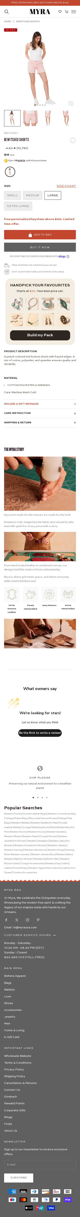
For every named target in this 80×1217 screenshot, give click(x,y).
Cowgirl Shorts (48, 836)
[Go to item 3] (48, 118)
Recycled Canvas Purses (43, 818)
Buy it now (40, 247)
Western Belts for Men (46, 859)
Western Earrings (13, 850)
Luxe (7, 996)
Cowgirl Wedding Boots (36, 827)
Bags (7, 983)
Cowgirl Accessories (32, 863)
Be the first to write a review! (40, 733)
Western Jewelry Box (43, 854)
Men (7, 1023)
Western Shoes (36, 832)
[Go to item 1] (12, 118)
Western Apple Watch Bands (44, 868)
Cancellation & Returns (20, 1083)
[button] (66, 186)
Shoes (8, 1003)
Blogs (8, 1117)
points (21, 161)
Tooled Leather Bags (34, 814)
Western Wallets (20, 823)
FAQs (8, 1124)
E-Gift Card (11, 1037)
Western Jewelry (57, 845)
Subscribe (18, 1178)
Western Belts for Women (18, 859)
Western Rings (56, 850)
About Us (10, 1130)
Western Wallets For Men (44, 823)
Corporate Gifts (15, 1110)
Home (7, 22)
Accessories (13, 1010)
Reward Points (14, 1103)
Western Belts (64, 854)
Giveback (10, 1096)
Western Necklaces (35, 850)
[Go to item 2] (30, 118)
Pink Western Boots (15, 832)
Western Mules (12, 836)
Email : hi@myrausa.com (20, 927)
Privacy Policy (14, 1069)
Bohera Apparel (15, 976)
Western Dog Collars (57, 863)
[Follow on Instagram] (27, 920)
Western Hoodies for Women (30, 845)
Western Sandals (56, 832)
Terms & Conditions (17, 1062)
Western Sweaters (37, 841)
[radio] (9, 172)
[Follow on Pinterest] (38, 920)
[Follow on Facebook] (6, 920)
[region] (40, 778)
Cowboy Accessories (25, 872)
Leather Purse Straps (15, 868)
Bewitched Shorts (28, 22)
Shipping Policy (14, 1076)
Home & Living (14, 1030)
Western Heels (30, 836)
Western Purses (13, 814)
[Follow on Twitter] (17, 920)
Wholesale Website (17, 1056)
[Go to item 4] (66, 118)
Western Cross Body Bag (62, 814)
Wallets (9, 989)
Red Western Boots (62, 827)
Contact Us (12, 1089)
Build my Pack (40, 335)
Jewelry (9, 1016)
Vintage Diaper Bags (16, 818)
